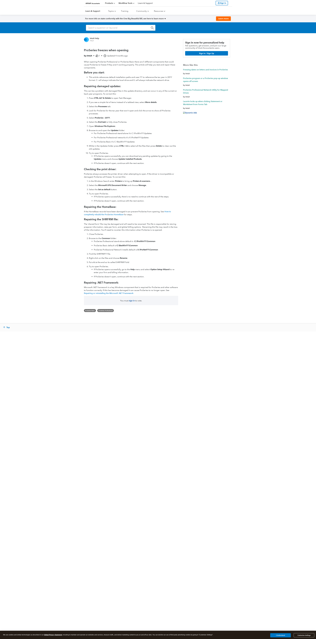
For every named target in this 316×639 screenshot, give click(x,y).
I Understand (280, 635)
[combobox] (120, 28)
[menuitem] (110, 3)
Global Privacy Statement (53, 635)
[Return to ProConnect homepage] (93, 3)
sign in (132, 300)
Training (124, 11)
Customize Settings (304, 635)
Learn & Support (92, 11)
